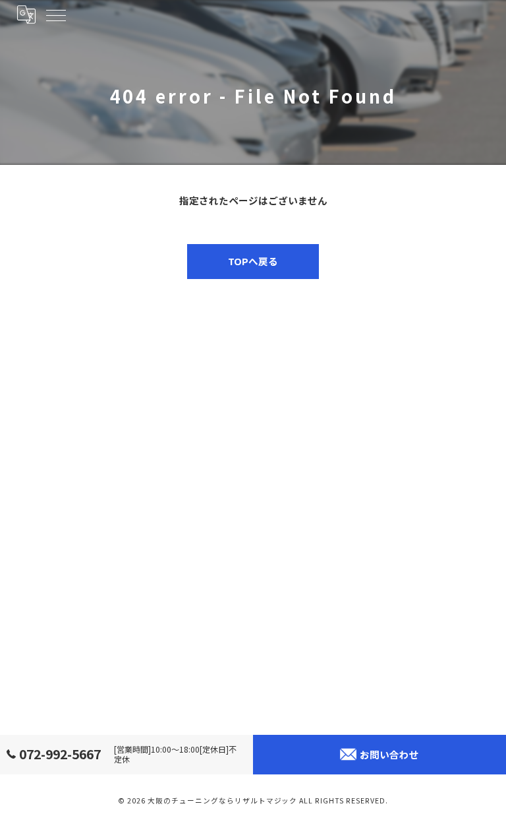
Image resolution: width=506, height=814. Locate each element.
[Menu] (55, 14)
